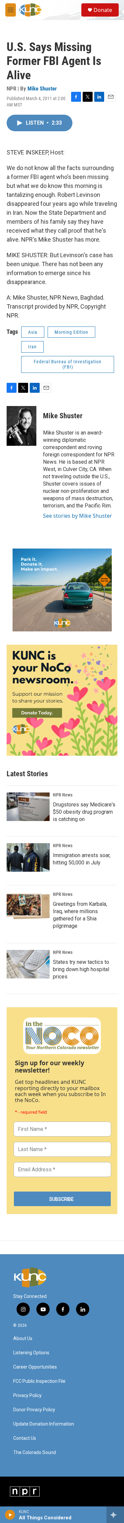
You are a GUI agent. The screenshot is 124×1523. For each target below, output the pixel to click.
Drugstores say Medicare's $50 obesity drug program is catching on (84, 811)
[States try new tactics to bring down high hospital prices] (28, 964)
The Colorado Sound (34, 1452)
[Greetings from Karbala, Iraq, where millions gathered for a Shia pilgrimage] (28, 906)
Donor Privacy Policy (34, 1409)
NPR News (62, 794)
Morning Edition (71, 332)
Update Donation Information (43, 1424)
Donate (103, 10)
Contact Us (24, 1438)
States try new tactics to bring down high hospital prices (81, 969)
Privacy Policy (27, 1395)
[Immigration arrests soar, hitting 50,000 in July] (28, 857)
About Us (22, 1338)
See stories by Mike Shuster (77, 515)
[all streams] (115, 1514)
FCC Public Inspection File (39, 1381)
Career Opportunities (35, 1367)
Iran (32, 346)
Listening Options (31, 1352)
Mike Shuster (42, 88)
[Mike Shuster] (21, 426)
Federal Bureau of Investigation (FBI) (68, 364)
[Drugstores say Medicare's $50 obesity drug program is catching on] (28, 806)
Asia (32, 332)
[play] (10, 1514)
